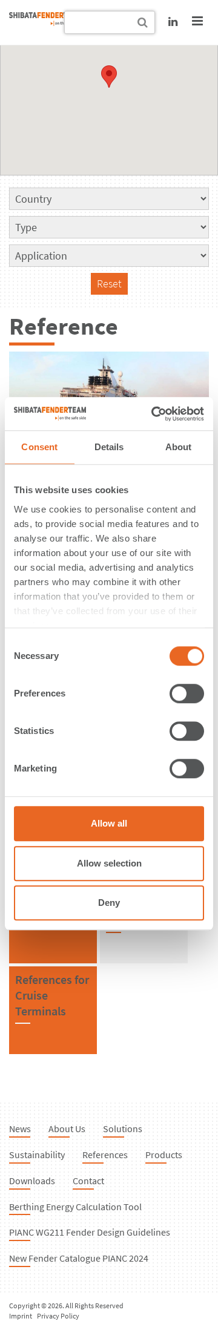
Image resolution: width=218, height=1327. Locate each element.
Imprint (20, 1315)
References (105, 1154)
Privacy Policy (58, 1315)
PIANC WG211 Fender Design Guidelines (89, 1232)
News (20, 1128)
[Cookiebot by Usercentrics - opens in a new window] (154, 414)
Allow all (109, 823)
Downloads (32, 1181)
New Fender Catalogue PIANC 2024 (78, 1258)
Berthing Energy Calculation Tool (75, 1207)
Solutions (122, 1128)
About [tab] (178, 447)
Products (163, 1154)
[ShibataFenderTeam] (45, 22)
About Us (66, 1128)
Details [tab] (109, 447)
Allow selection (109, 863)
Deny (109, 902)
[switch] (187, 693)
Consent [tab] (39, 447)
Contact (88, 1181)
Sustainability (37, 1154)
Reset (109, 283)
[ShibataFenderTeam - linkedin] (172, 21)
